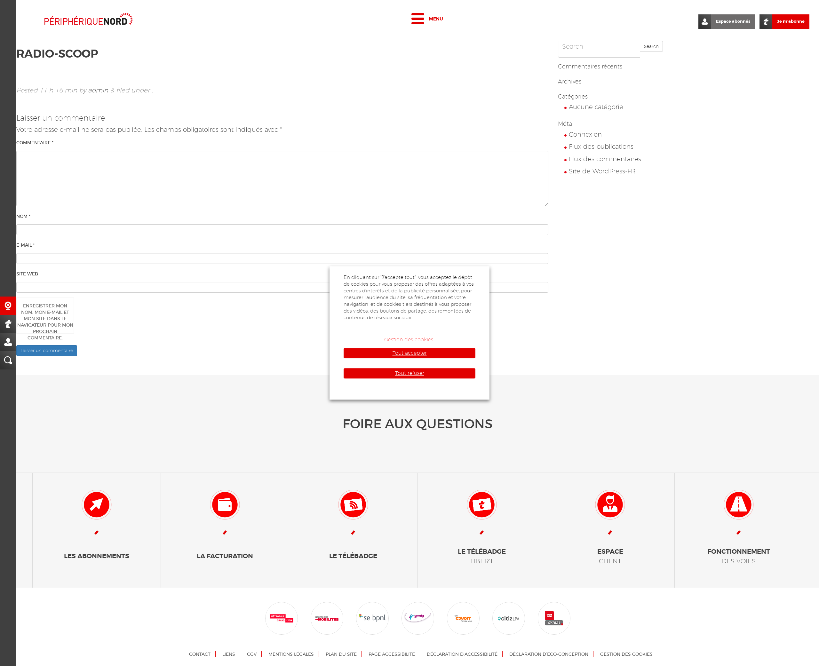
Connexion (585, 134)
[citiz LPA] (508, 618)
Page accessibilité (392, 654)
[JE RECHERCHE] (8, 360)
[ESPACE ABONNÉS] (8, 342)
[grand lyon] (281, 618)
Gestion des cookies (626, 654)
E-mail (25, 245)
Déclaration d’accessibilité (462, 654)
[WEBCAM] (8, 306)
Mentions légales (291, 654)
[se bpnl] (372, 618)
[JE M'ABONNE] (8, 324)
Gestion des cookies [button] (408, 340)
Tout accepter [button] (410, 353)
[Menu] (417, 20)
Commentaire (34, 143)
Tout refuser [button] (409, 373)
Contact (200, 654)
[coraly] (418, 618)
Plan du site (341, 654)
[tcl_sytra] (554, 618)
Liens (228, 654)
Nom (23, 216)
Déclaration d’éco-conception (548, 654)
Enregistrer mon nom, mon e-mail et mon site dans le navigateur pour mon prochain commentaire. (45, 318)
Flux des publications (601, 146)
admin (98, 90)
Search (651, 46)
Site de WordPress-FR (602, 171)
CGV (252, 654)
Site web (27, 274)
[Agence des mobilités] (327, 618)
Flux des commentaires (605, 159)
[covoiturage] (463, 618)
